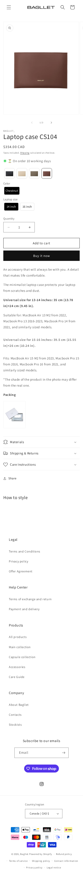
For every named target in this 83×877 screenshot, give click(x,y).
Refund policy (64, 854)
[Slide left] (32, 122)
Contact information (66, 860)
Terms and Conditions (24, 551)
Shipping (24, 152)
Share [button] (12, 478)
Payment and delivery (24, 609)
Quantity (8, 218)
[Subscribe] (63, 753)
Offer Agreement (21, 571)
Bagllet (24, 854)
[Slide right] (51, 122)
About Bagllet (19, 705)
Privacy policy (18, 561)
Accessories (17, 667)
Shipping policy (41, 860)
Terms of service (18, 860)
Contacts (15, 715)
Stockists (15, 725)
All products (18, 637)
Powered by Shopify (40, 854)
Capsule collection (22, 657)
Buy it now (41, 256)
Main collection (20, 647)
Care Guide (17, 677)
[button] (9, 7)
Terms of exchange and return (30, 599)
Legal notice (54, 867)
